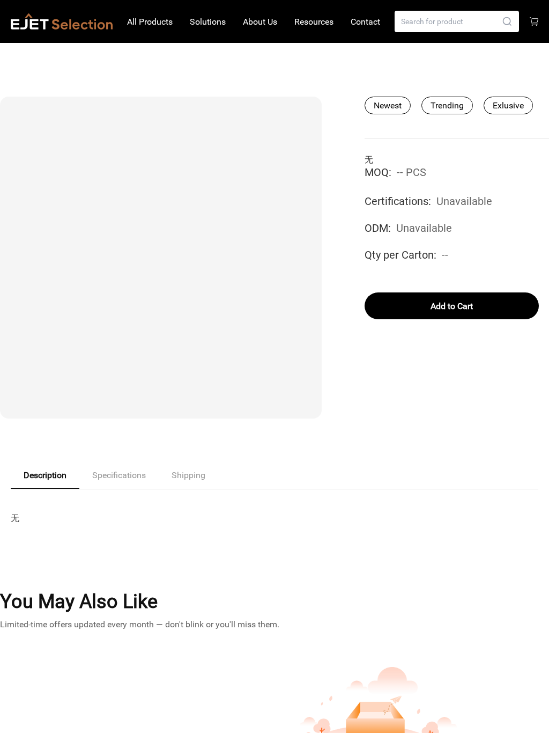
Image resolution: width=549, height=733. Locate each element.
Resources (313, 22)
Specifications (119, 475)
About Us (260, 22)
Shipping (188, 475)
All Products (150, 22)
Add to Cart (452, 306)
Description (45, 475)
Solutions (208, 22)
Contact (365, 22)
